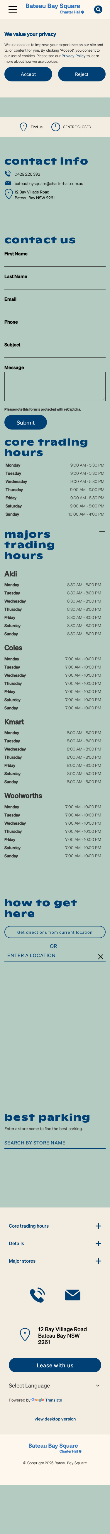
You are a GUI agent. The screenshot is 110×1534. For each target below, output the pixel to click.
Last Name (15, 276)
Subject (12, 344)
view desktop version (55, 1419)
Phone (11, 322)
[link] (55, 9)
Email (10, 299)
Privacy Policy (74, 55)
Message (14, 367)
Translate (53, 1399)
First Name (16, 253)
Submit (26, 422)
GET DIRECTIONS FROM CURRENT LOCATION (55, 932)
